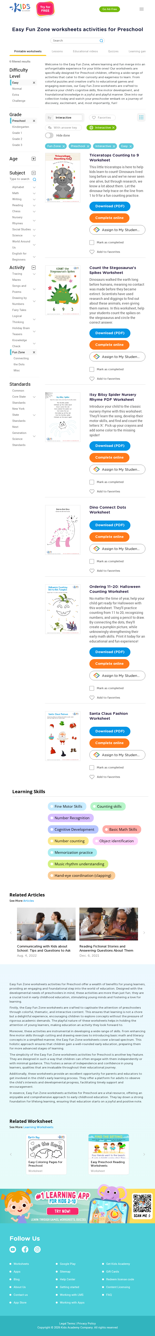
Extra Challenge (18, 98)
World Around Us (21, 244)
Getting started (69, 1287)
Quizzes (113, 51)
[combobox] (67, 118)
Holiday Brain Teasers (21, 331)
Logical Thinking (18, 319)
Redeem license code (120, 1279)
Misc (17, 370)
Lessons (57, 51)
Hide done (63, 135)
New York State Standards (19, 415)
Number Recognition (72, 817)
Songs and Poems (19, 289)
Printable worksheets (28, 51)
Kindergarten (20, 127)
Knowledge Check (19, 343)
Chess (16, 211)
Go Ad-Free (109, 9)
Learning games (139, 51)
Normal (17, 88)
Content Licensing (118, 1287)
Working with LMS (71, 1295)
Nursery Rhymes (17, 220)
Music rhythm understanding (79, 864)
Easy (15, 82)
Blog (17, 1279)
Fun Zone (18, 352)
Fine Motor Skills (68, 806)
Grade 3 (17, 145)
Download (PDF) (110, 206)
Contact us (21, 1295)
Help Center (67, 1279)
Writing (17, 199)
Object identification (116, 840)
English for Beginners (19, 256)
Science (17, 235)
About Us (20, 1287)
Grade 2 (17, 139)
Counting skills (109, 806)
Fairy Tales (19, 310)
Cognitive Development (74, 829)
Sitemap (65, 1271)
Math (15, 193)
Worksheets (21, 1264)
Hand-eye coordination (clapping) (83, 875)
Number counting (69, 840)
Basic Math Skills (123, 829)
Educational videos (85, 51)
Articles (28, 900)
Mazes (16, 280)
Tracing (17, 273)
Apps (17, 1271)
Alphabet (18, 187)
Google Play (68, 1264)
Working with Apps (72, 1302)
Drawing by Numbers (19, 301)
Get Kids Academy (118, 1264)
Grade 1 (17, 133)
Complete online (109, 218)
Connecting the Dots (21, 361)
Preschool (19, 121)
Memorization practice (74, 852)
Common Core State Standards (19, 396)
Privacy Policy (86, 1323)
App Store (20, 1302)
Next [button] (144, 933)
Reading (17, 205)
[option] (46, 933)
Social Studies (21, 229)
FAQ (109, 1295)
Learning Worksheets (38, 1127)
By (49, 117)
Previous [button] (11, 933)
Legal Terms (67, 1323)
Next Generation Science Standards (19, 436)
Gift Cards (112, 1271)
